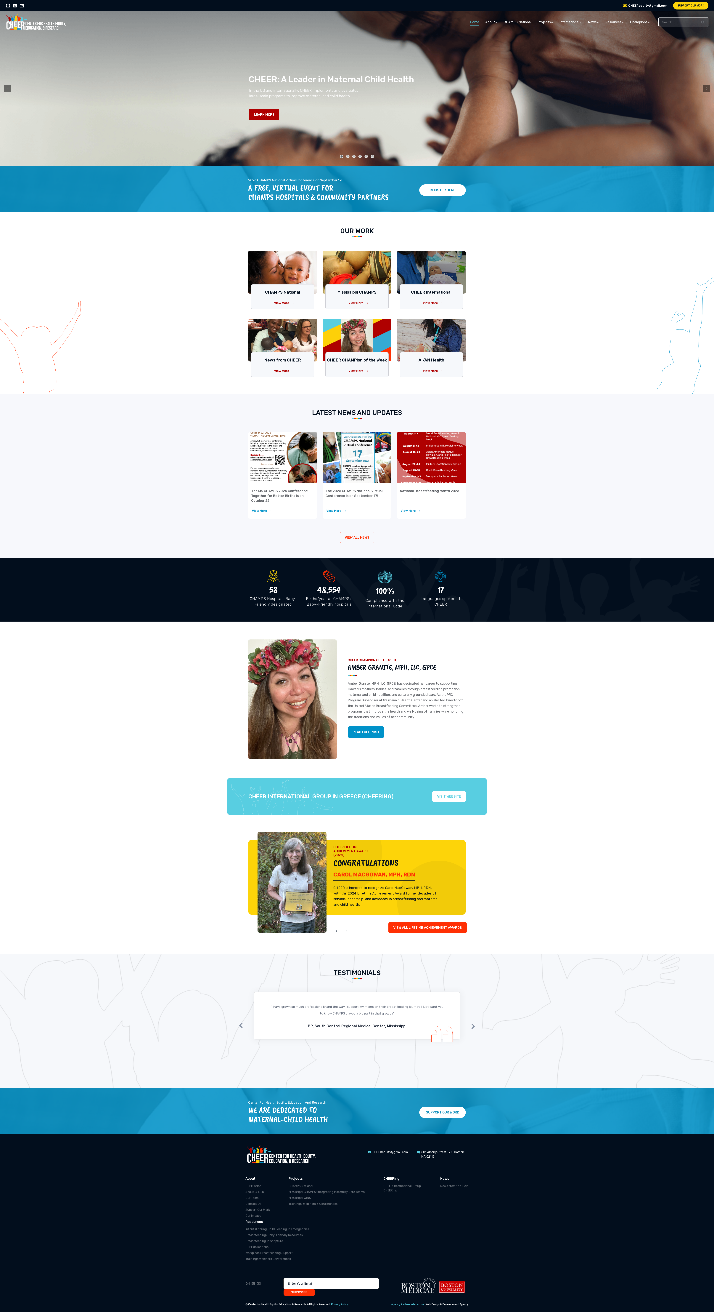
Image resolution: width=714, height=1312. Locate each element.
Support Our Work (691, 5)
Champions (638, 22)
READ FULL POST (366, 732)
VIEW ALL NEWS (357, 537)
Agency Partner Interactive (407, 1304)
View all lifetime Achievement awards (427, 928)
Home (474, 22)
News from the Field (454, 1186)
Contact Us (253, 1204)
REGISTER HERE (442, 190)
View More (281, 303)
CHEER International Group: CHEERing (402, 1188)
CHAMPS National (517, 22)
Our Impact (253, 1215)
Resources (613, 22)
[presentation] (338, 931)
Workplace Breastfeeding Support (269, 1253)
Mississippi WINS (300, 1198)
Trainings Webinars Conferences (268, 1259)
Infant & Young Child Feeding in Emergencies (277, 1229)
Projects (544, 22)
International (569, 22)
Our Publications (256, 1247)
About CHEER (254, 1192)
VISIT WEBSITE (449, 796)
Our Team (252, 1198)
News (592, 22)
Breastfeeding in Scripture (264, 1241)
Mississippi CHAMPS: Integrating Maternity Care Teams (327, 1192)
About (490, 22)
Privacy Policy (339, 1304)
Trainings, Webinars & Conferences (313, 1204)
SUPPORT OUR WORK (442, 1112)
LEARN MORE (264, 115)
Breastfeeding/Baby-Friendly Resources (274, 1235)
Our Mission (253, 1186)
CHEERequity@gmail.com (648, 5)
